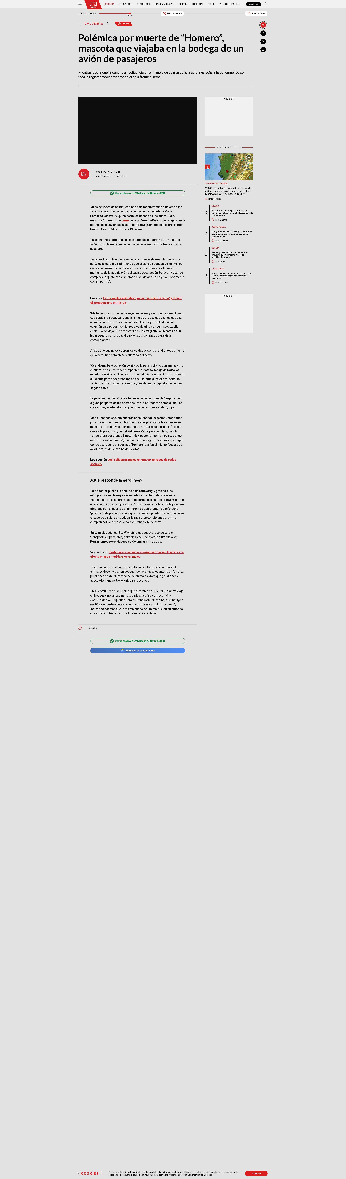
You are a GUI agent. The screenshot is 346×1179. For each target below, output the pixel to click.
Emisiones (87, 13)
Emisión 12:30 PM (174, 13)
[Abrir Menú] (80, 4)
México (215, 206)
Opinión (211, 4)
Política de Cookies (202, 1175)
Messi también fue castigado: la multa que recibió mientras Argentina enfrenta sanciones (231, 275)
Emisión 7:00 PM (258, 13)
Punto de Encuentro (230, 4)
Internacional (126, 4)
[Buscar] (266, 4)
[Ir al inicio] (93, 4)
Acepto (256, 1173)
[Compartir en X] (263, 41)
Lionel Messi (218, 269)
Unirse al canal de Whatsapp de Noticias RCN (140, 193)
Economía (182, 4)
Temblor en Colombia (216, 183)
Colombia (109, 4)
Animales (93, 628)
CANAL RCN (253, 4)
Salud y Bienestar (164, 4)
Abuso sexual (219, 227)
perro (125, 220)
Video (126, 24)
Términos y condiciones (171, 1172)
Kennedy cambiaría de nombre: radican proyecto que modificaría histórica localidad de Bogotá (230, 254)
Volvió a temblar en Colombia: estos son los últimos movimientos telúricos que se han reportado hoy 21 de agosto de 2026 (229, 191)
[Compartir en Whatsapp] (263, 49)
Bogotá (215, 248)
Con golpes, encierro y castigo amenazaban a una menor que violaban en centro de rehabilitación (232, 233)
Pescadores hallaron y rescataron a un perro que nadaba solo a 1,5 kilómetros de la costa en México (232, 212)
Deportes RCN (144, 4)
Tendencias (197, 4)
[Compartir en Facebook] (263, 33)
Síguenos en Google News (140, 650)
